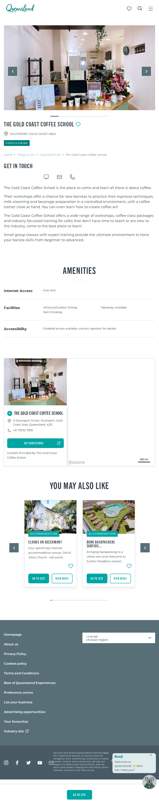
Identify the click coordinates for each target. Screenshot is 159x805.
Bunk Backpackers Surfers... (101, 544)
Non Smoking (52, 312)
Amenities (79, 270)
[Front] (79, 67)
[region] (79, 214)
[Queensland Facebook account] (17, 763)
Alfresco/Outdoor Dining (60, 307)
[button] (12, 71)
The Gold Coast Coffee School (39, 124)
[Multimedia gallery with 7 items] (79, 71)
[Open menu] (151, 9)
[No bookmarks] (129, 9)
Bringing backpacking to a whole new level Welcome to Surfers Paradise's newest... (106, 556)
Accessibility (15, 328)
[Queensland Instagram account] (6, 763)
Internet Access (18, 290)
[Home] (20, 11)
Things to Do (26, 155)
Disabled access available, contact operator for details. (80, 328)
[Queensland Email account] (51, 763)
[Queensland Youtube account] (40, 763)
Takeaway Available (114, 307)
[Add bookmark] (78, 124)
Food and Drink (50, 155)
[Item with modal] (79, 68)
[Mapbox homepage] (76, 462)
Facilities (12, 307)
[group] (50, 548)
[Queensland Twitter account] (28, 763)
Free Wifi (49, 290)
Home (8, 155)
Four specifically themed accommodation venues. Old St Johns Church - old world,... (49, 552)
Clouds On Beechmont (45, 542)
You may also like (79, 485)
